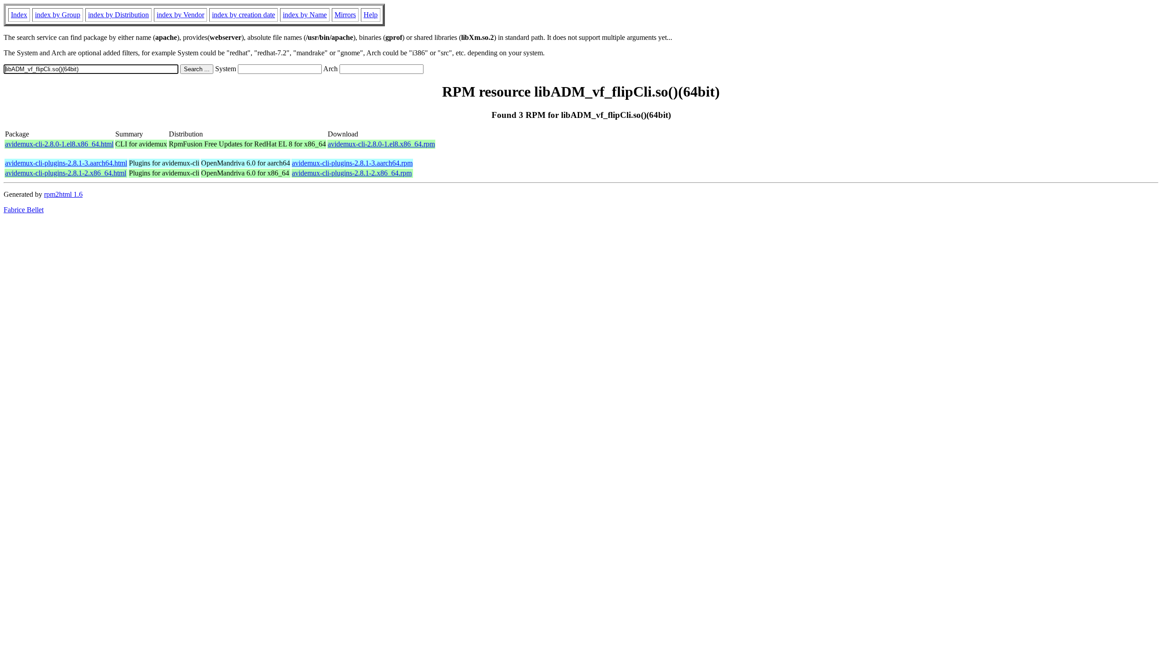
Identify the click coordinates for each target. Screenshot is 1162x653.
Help (371, 15)
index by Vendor (180, 15)
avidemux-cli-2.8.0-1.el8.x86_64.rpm (381, 144)
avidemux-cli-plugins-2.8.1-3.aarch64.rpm (352, 163)
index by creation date (243, 15)
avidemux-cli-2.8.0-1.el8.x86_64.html (59, 144)
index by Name (305, 15)
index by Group (57, 15)
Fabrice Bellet (24, 210)
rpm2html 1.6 (63, 194)
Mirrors (345, 15)
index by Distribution (118, 15)
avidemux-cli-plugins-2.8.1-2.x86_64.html (65, 173)
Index (19, 15)
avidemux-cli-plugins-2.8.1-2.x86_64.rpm (352, 173)
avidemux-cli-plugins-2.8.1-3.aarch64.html (66, 163)
